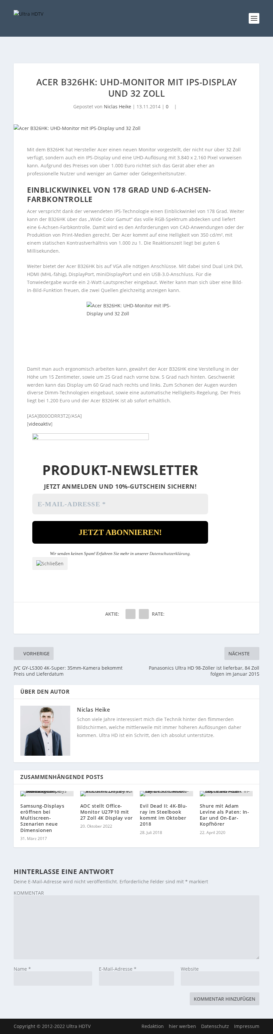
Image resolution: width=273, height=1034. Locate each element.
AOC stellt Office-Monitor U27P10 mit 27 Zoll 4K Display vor (106, 812)
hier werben (182, 1026)
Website (190, 969)
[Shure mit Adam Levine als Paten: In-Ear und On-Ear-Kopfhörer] (226, 793)
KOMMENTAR (29, 893)
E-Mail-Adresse (117, 969)
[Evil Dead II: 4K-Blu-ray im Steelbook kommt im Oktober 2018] (166, 793)
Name (22, 969)
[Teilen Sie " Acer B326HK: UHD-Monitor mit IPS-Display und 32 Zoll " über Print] (143, 614)
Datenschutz (215, 1026)
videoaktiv (40, 424)
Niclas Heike (117, 106)
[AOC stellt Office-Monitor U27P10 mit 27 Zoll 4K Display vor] (107, 793)
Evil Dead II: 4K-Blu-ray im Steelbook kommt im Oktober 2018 (163, 815)
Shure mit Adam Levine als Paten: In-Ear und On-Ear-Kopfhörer (224, 815)
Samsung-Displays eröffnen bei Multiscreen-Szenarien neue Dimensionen (42, 818)
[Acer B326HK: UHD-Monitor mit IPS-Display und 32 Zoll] (136, 128)
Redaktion (152, 1026)
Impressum (246, 1026)
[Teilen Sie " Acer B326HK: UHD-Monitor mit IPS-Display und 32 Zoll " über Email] (130, 614)
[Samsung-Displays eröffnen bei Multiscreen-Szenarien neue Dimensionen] (47, 793)
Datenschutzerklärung (169, 553)
